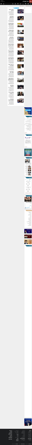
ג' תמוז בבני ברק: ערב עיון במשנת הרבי (11, 38)
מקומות (17, 436)
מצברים (30, 216)
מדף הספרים (23, 431)
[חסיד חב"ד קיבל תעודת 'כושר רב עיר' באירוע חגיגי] (20, 46)
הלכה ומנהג (23, 430)
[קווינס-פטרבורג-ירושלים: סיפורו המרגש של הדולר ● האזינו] (20, 25)
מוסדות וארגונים (16, 437)
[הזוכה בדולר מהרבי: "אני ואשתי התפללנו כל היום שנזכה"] (20, 73)
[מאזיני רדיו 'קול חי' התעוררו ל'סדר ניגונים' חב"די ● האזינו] (20, 94)
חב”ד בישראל (29, 431)
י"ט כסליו (24, 440)
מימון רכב (30, 217)
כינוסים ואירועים (29, 432)
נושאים (17, 436)
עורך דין (30, 213)
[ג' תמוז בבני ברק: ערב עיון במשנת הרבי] (20, 39)
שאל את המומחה (23, 433)
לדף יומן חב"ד (26, 132)
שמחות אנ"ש (30, 434)
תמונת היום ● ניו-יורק (11, 10)
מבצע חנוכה (17, 430)
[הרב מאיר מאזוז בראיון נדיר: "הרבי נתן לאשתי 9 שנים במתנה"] (20, 66)
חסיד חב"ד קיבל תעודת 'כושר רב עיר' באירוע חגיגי (11, 45)
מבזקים (17, 439)
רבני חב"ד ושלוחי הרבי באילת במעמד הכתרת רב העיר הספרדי (28, 202)
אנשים (17, 435)
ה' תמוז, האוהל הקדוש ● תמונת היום (11, 79)
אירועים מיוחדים (16, 432)
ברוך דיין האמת (29, 436)
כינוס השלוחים (23, 439)
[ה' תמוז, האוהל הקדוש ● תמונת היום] (20, 80)
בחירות (17, 433)
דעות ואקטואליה (23, 432)
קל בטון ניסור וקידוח (29, 225)
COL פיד (11, 435)
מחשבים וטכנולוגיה (23, 437)
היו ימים (30, 440)
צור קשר (11, 436)
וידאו (17, 438)
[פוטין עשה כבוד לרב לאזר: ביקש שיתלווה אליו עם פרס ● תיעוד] (20, 59)
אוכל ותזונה (23, 435)
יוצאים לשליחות (29, 435)
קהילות (30, 433)
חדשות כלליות (29, 437)
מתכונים (17, 440)
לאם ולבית (24, 433)
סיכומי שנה (17, 433)
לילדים (24, 434)
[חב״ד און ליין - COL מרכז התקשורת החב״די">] (27, 1)
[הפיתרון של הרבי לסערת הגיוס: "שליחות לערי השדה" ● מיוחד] (20, 18)
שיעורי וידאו (30, 439)
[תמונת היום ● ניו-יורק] (20, 11)
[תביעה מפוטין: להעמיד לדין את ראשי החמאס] (20, 32)
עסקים (11, 431)
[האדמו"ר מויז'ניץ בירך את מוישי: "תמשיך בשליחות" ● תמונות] (20, 52)
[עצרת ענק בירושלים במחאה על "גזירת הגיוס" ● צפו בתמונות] (20, 87)
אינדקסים (10, 430)
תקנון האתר (10, 439)
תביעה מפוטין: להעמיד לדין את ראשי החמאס (11, 31)
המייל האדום (10, 434)
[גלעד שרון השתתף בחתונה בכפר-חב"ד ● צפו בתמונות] (20, 101)
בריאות (24, 436)
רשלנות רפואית (30, 214)
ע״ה (28, 126)
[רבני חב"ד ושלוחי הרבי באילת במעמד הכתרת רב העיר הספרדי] (28, 199)
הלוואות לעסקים (29, 219)
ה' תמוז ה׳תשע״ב (11, 21)
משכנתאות (30, 220)
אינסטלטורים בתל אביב (29, 223)
